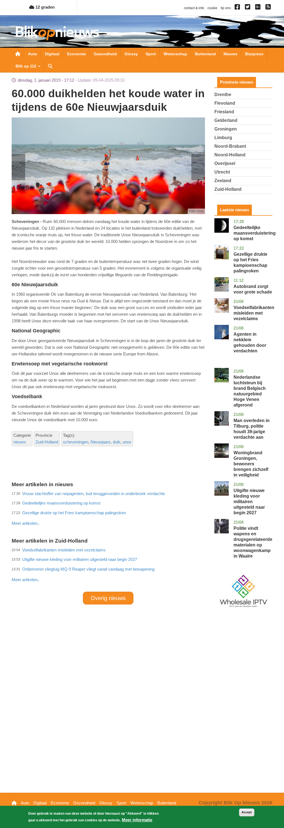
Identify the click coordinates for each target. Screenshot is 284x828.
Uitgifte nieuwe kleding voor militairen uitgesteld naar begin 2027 (249, 501)
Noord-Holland (229, 154)
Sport (151, 54)
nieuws (19, 442)
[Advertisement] (113, 511)
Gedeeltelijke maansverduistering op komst (255, 233)
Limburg (223, 137)
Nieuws (230, 54)
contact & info (194, 8)
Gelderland (225, 120)
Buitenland (205, 54)
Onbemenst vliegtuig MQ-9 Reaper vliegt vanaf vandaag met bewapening (88, 569)
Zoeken (50, 66)
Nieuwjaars (100, 442)
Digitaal (52, 54)
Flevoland (224, 103)
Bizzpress (254, 54)
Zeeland (222, 180)
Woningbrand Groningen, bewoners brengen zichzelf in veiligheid (251, 463)
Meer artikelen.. (26, 579)
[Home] (57, 33)
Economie (76, 54)
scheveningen (75, 442)
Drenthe (222, 94)
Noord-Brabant (230, 146)
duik (116, 442)
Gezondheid (105, 54)
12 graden (44, 7)
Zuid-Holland (47, 442)
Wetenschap (175, 54)
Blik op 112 (26, 66)
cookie (212, 8)
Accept (247, 812)
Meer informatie (137, 819)
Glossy (131, 54)
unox (127, 442)
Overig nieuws (108, 598)
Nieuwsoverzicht (18, 54)
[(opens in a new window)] (238, 8)
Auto (32, 54)
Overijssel (224, 163)
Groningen (225, 129)
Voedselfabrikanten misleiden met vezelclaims (254, 313)
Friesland (224, 111)
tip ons (226, 8)
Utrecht (222, 172)
